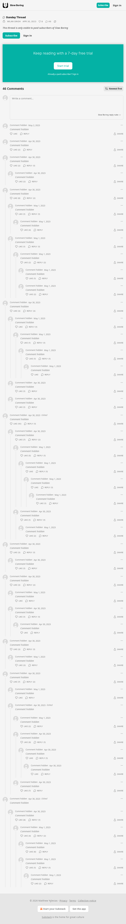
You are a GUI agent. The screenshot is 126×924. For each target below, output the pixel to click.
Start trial (63, 65)
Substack (47, 917)
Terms (72, 900)
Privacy (63, 900)
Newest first (115, 88)
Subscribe (103, 5)
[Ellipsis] (121, 125)
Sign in (117, 5)
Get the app (79, 908)
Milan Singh (14, 21)
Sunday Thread (16, 17)
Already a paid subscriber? (63, 74)
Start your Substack (54, 908)
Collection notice (87, 900)
